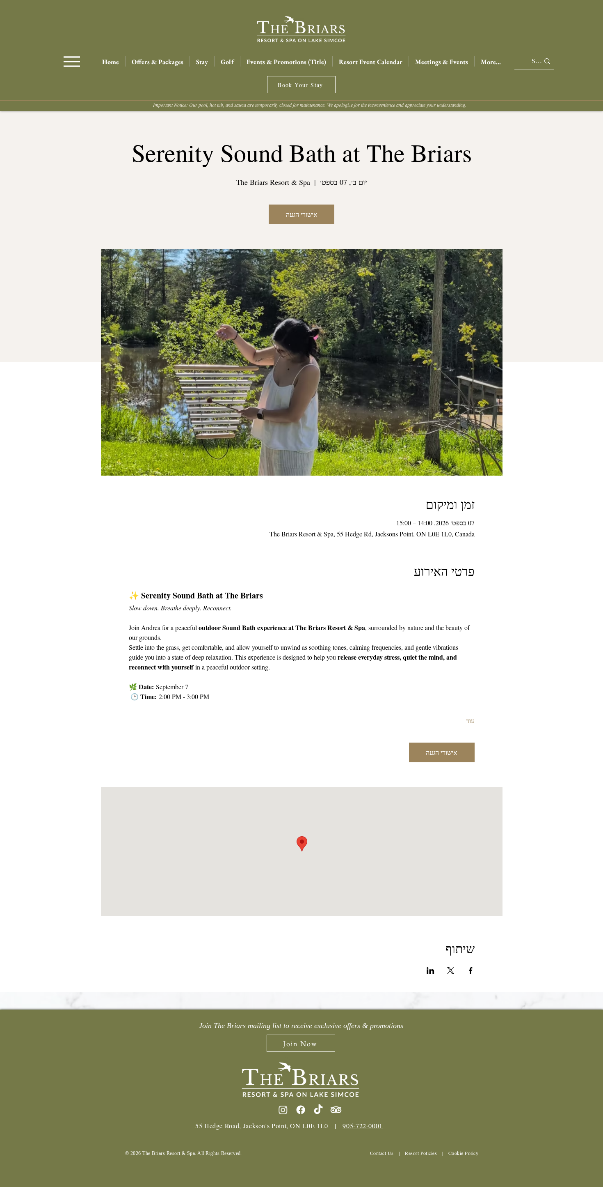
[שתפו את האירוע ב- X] (451, 970)
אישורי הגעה (301, 214)
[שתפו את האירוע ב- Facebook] (471, 970)
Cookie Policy (463, 1153)
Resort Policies (421, 1153)
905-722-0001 (363, 1125)
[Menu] (71, 61)
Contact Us (382, 1153)
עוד (470, 720)
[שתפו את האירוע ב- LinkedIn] (430, 970)
